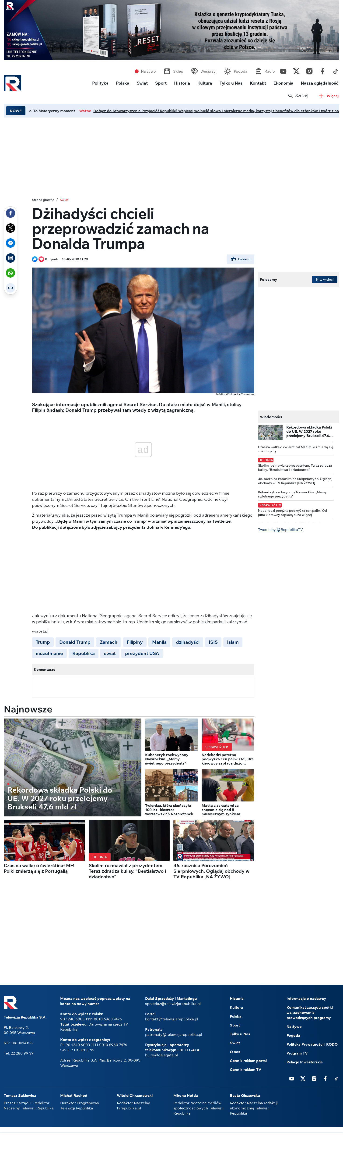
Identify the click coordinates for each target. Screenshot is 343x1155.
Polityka (100, 83)
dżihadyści (188, 642)
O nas (235, 1051)
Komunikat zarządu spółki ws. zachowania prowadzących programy (310, 1012)
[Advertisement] (171, 156)
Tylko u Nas (231, 83)
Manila (159, 642)
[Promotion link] (171, 30)
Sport (161, 83)
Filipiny (135, 642)
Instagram (309, 70)
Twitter (296, 70)
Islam (233, 642)
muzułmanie (49, 653)
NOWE (16, 110)
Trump (43, 642)
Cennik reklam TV (245, 1069)
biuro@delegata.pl (161, 1055)
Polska (122, 83)
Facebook (322, 70)
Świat (142, 83)
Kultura (204, 83)
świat (110, 653)
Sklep (178, 71)
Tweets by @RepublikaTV (280, 529)
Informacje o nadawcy (306, 998)
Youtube (283, 70)
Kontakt (258, 83)
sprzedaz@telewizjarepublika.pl (173, 1003)
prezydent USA (142, 653)
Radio (270, 71)
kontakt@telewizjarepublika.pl (171, 1019)
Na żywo (148, 71)
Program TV (297, 1053)
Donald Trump (75, 642)
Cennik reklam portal (248, 1060)
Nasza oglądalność (319, 83)
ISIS (213, 642)
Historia (182, 83)
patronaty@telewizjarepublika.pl (173, 1034)
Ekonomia (283, 83)
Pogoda (240, 71)
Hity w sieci (325, 279)
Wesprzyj (208, 71)
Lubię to (244, 259)
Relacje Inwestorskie (305, 1062)
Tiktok (335, 70)
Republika (83, 653)
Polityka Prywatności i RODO (312, 1044)
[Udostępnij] (10, 213)
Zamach (108, 642)
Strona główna (43, 200)
